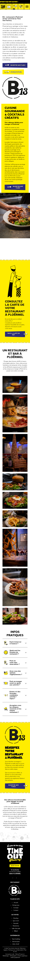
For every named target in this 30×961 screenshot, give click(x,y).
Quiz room (16, 921)
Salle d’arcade (16, 928)
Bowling (16, 918)
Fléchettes (16, 926)
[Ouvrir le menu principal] (27, 7)
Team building (16, 939)
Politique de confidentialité (15, 950)
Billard (16, 931)
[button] (15, 643)
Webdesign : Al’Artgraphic (10, 956)
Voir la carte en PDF (13, 334)
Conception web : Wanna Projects (14, 954)
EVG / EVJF (16, 944)
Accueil (16, 902)
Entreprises (15, 905)
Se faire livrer (16, 72)
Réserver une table (17, 65)
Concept (15, 907)
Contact (15, 910)
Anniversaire (16, 941)
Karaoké (15, 923)
